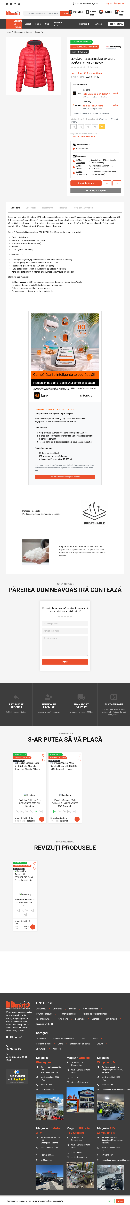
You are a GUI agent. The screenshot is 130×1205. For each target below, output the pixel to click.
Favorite (72, 1009)
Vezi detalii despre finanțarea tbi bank (65, 477)
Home (8, 32)
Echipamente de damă (80, 1044)
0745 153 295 (46, 1085)
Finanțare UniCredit (44, 1024)
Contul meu (41, 1009)
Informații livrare (43, 1019)
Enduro (100, 1044)
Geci (83, 1038)
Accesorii (57, 1049)
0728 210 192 (107, 1085)
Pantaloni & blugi (43, 1044)
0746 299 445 (76, 1152)
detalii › (116, 93)
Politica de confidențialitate (95, 1014)
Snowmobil (41, 1049)
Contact (95, 1019)
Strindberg (18, 32)
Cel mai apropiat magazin (87, 3)
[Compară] (116, 183)
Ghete (60, 1044)
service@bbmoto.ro (79, 1157)
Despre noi (80, 1019)
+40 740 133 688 (47, 1155)
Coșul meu (57, 1009)
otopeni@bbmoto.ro (79, 1082)
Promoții (83, 24)
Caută (65, 13)
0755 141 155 (76, 1077)
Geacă (29, 32)
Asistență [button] (118, 24)
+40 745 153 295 (13, 1049)
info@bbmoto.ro (47, 1089)
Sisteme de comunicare (63, 1038)
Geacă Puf (39, 32)
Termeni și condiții (67, 1014)
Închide (110, 1201)
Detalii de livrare (86, 183)
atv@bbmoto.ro (47, 1160)
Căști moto (41, 1038)
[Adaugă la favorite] (107, 183)
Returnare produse (44, 1014)
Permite (120, 1201)
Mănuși (95, 1038)
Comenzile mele (90, 1009)
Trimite (65, 662)
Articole (98, 24)
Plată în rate (63, 1019)
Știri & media (111, 1019)
